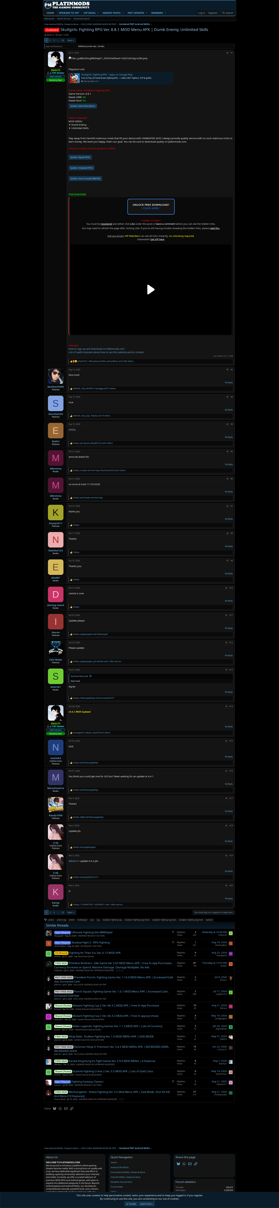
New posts (49, 18)
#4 (232, 424)
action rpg (61, 919)
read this (214, 228)
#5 (232, 451)
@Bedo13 (74, 861)
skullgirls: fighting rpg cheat (137, 919)
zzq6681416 (221, 994)
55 (63, 40)
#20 (231, 885)
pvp (92, 919)
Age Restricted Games (84, 956)
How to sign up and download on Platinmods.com (96, 348)
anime (71, 919)
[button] (98, 13)
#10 (231, 588)
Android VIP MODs (120, 1167)
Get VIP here (157, 239)
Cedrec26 (222, 935)
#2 (232, 369)
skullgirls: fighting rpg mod (191, 919)
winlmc (224, 965)
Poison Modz (60, 1099)
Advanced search (81, 18)
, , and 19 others (91, 415)
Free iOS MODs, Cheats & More (125, 1177)
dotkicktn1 (58, 1019)
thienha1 (58, 1064)
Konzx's (223, 980)
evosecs (57, 1085)
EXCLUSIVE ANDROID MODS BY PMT (90, 984)
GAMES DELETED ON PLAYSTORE (89, 1040)
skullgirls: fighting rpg (112, 919)
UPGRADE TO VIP (69, 12)
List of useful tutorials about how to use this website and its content (106, 352)
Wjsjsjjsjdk (58, 935)
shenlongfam (60, 946)
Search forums (64, 18)
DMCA (114, 1191)
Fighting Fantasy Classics (87, 1081)
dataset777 (222, 1084)
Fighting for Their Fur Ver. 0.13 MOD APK (95, 953)
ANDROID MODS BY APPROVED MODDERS (95, 970)
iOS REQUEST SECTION (91, 946)
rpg (98, 919)
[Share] (227, 53)
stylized (209, 919)
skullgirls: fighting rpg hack (164, 919)
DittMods (58, 970)
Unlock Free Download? (151, 207)
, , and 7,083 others (106, 361)
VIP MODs (89, 12)
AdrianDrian (221, 1074)
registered (106, 223)
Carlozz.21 (222, 1049)
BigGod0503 (221, 1028)
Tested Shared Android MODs (88, 1009)
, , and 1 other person (97, 661)
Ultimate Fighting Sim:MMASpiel (92, 932)
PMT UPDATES (136, 12)
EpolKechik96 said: (79, 676)
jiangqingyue (221, 1018)
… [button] (58, 40)
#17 (231, 798)
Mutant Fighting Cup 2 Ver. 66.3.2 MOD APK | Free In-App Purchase (116, 1005)
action (51, 919)
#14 (231, 706)
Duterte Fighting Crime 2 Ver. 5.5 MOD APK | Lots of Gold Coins (113, 1071)
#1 (232, 52)
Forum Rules (117, 1186)
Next (69, 40)
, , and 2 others (93, 443)
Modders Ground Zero (121, 1181)
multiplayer (82, 919)
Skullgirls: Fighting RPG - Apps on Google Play (107, 74)
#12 (231, 642)
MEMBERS (157, 12)
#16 (231, 770)
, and (90, 634)
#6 (232, 478)
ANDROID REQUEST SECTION (91, 935)
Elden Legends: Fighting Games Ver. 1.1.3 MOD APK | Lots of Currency (117, 1026)
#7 (232, 506)
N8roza (223, 1008)
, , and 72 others (94, 388)
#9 (232, 560)
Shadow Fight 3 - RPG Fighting (91, 942)
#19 (231, 855)
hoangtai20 (222, 955)
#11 (231, 615)
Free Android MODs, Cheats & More (128, 1172)
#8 (232, 533)
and (88, 497)
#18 (231, 825)
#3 (232, 396)
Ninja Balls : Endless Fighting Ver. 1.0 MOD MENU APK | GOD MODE (111, 1036)
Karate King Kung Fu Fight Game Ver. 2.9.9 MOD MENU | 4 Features (112, 1061)
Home (114, 1162)
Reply (230, 382)
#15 (231, 741)
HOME (50, 12)
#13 (231, 669)
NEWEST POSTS (111, 12)
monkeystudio (220, 1094)
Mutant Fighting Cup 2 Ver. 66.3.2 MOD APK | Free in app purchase (115, 1016)
